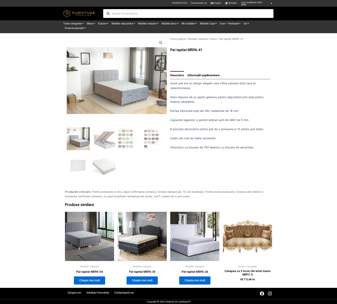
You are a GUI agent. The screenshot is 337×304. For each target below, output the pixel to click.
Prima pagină (178, 39)
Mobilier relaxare (198, 39)
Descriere (177, 75)
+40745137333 (179, 3)
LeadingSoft (184, 301)
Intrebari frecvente (97, 292)
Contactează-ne (199, 3)
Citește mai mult (89, 280)
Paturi (213, 39)
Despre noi (74, 292)
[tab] (177, 75)
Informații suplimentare (204, 75)
